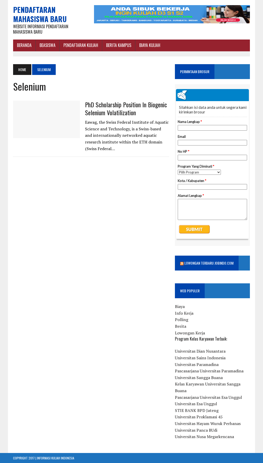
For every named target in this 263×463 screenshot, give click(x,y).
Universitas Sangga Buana (199, 377)
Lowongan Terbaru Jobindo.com (208, 263)
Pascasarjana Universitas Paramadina (209, 371)
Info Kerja (184, 313)
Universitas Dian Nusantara (200, 351)
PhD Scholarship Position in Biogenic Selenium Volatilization (126, 108)
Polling (181, 319)
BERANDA (24, 45)
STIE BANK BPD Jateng (197, 410)
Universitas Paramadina (197, 364)
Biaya (180, 306)
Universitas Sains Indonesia (200, 358)
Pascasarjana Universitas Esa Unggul (208, 397)
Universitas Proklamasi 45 (199, 417)
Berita (180, 326)
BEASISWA (47, 45)
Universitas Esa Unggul (196, 404)
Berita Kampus (118, 45)
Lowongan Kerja (190, 333)
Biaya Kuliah (149, 45)
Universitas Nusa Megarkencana (204, 436)
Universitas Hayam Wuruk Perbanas (208, 423)
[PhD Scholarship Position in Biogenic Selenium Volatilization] (46, 134)
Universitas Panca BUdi (196, 430)
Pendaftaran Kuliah (80, 45)
